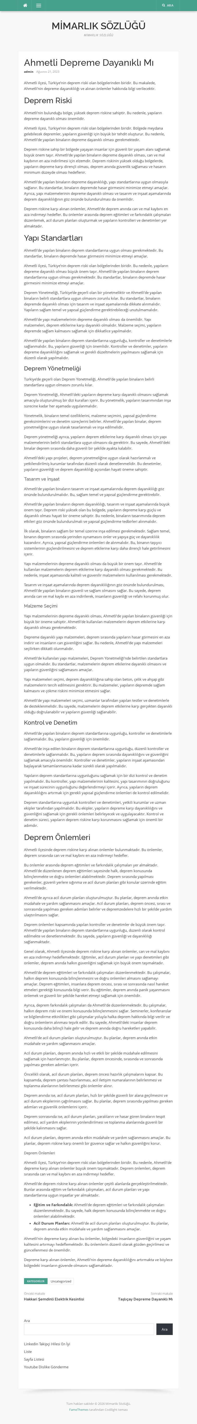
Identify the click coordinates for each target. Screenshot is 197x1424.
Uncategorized (61, 1281)
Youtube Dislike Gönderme (46, 1366)
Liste (28, 1351)
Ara (27, 1320)
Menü (37, 5)
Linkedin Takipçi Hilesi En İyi (47, 1343)
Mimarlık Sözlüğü (99, 25)
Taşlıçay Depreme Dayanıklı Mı (145, 1299)
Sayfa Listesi (34, 1359)
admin (28, 72)
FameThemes (78, 1409)
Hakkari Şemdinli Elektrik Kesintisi (54, 1299)
